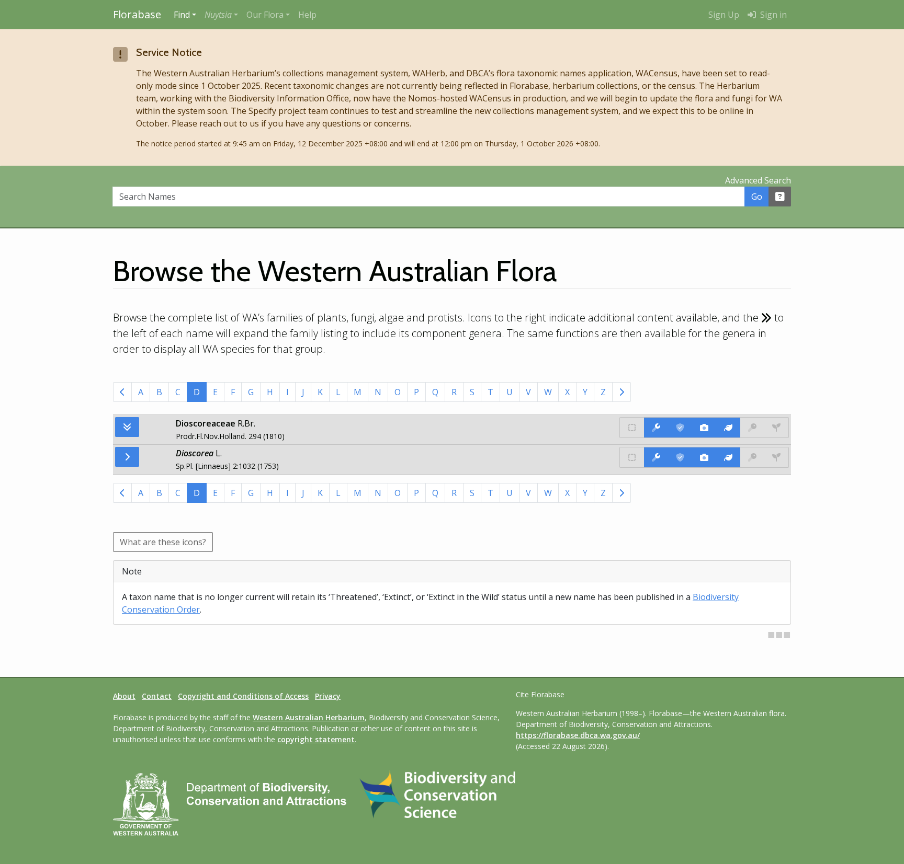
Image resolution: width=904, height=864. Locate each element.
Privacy (328, 696)
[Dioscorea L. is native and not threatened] (632, 457)
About (124, 696)
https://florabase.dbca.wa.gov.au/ (578, 735)
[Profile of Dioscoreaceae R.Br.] (728, 427)
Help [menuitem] (307, 14)
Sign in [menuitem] (772, 14)
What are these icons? (163, 542)
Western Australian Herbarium (309, 717)
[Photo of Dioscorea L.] (704, 457)
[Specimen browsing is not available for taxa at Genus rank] (776, 457)
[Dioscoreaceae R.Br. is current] (680, 427)
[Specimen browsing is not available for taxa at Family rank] (776, 427)
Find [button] (182, 14)
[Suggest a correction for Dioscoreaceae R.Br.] (656, 427)
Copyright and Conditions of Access (243, 696)
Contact (157, 696)
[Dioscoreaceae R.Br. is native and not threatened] (632, 427)
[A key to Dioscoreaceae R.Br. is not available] (752, 427)
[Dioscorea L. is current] (680, 457)
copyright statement (316, 739)
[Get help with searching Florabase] (780, 196)
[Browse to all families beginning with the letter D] (127, 427)
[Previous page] (122, 392)
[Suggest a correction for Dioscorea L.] (656, 457)
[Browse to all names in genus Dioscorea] (127, 457)
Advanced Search (758, 180)
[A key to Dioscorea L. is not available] (752, 457)
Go (756, 196)
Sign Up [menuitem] (723, 14)
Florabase (137, 14)
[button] (221, 14)
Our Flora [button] (265, 14)
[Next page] (621, 392)
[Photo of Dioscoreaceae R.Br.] (704, 427)
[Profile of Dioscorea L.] (728, 457)
